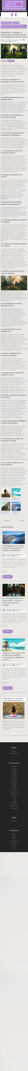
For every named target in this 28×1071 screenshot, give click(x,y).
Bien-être (14, 834)
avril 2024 (14, 787)
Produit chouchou (14, 843)
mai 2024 (14, 785)
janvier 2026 (14, 766)
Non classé (16, 22)
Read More (5, 571)
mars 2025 (14, 775)
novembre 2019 (14, 808)
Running (14, 845)
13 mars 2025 (7, 39)
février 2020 (14, 803)
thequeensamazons (17, 39)
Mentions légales (14, 753)
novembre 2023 (14, 792)
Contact (14, 751)
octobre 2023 (14, 794)
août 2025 (14, 768)
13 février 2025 (8, 664)
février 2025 (14, 778)
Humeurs (14, 838)
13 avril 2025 (8, 554)
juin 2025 (14, 771)
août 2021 (14, 796)
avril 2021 (14, 799)
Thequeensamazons (14, 8)
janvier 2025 (14, 780)
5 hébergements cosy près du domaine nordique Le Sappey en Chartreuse (13, 548)
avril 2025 (14, 773)
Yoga (14, 847)
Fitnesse (14, 836)
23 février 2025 (8, 609)
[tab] (12, 14)
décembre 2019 (14, 806)
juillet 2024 (14, 782)
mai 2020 (14, 801)
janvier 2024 (14, 789)
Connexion (14, 821)
